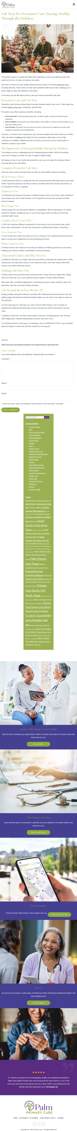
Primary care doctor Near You (35, 603)
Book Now (38, 744)
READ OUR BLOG (38, 832)
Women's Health (34, 490)
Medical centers (46, 546)
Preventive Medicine (34, 575)
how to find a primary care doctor (33, 546)
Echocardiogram (34, 435)
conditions (19, 137)
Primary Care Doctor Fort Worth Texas (35, 590)
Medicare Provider (35, 457)
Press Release (34, 470)
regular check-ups (14, 107)
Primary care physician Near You (39, 625)
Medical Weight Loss (36, 451)
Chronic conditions (35, 507)
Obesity (31, 462)
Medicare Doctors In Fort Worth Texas (34, 548)
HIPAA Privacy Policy (48, 1118)
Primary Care (33, 476)
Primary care (48, 575)
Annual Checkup (34, 427)
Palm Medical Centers (36, 465)
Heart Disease (45, 543)
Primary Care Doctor (34, 579)
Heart (31, 446)
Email (4, 393)
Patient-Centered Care (36, 468)
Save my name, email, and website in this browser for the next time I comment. (33, 404)
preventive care (62, 85)
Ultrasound (33, 484)
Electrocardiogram (35, 438)
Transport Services (35, 481)
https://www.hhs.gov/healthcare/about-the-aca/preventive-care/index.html (30, 345)
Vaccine (32, 487)
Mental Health (33, 460)
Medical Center (34, 449)
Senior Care (33, 479)
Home (15, 1118)
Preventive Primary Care (37, 473)
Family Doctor (34, 441)
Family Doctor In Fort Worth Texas (36, 525)
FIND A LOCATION (59, 915)
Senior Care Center (30, 629)
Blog (30, 430)
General (31, 443)
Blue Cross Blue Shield (36, 432)
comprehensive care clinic (42, 514)
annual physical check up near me (38, 501)
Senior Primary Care (32, 638)
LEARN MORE (38, 1003)
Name (4, 383)
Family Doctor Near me (37, 530)
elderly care (33, 521)
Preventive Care (34, 571)
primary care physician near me (38, 620)
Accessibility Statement (28, 1118)
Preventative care (42, 568)
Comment (5, 359)
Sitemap (60, 1118)
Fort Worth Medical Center (33, 543)
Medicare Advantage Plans (38, 454)
